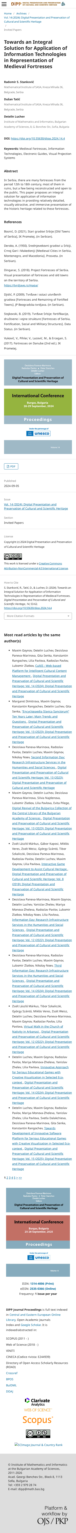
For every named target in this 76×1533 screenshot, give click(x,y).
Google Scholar (31, 1325)
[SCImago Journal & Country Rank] (38, 1445)
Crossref (11, 1373)
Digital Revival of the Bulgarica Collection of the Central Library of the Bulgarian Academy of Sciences (42, 813)
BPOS (9, 1379)
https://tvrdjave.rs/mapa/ (21, 285)
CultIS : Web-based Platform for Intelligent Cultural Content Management (39, 671)
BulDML (11, 1385)
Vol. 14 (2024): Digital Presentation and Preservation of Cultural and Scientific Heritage (37, 19)
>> (20, 1177)
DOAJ (9, 1391)
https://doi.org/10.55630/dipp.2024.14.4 (38, 138)
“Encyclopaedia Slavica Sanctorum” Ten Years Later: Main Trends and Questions (40, 716)
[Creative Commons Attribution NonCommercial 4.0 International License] (38, 1437)
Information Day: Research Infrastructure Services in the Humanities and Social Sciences (40, 925)
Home (8, 13)
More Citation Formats (20, 616)
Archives (21, 13)
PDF (12, 466)
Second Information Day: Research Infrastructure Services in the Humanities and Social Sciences (38, 762)
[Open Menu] (4, 4)
